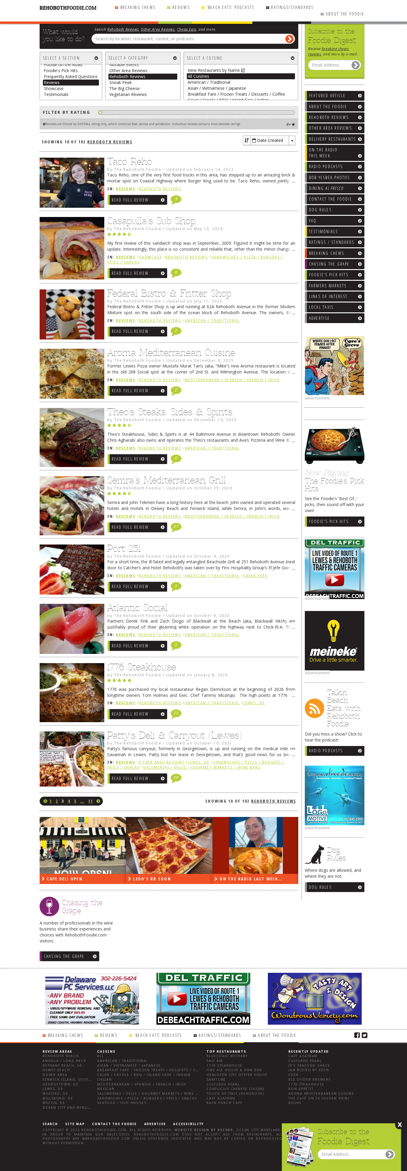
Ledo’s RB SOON (65, 879)
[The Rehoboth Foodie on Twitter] (364, 1034)
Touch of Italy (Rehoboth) (235, 1094)
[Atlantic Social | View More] (70, 630)
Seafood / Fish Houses (121, 1103)
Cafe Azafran (220, 1098)
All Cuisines (198, 76)
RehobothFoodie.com (104, 1130)
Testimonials (56, 94)
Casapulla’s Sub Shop (151, 220)
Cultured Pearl (223, 1084)
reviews (314, 54)
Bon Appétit (300, 1089)
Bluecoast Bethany (227, 1056)
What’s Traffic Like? (244, 879)
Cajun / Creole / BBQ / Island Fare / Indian (144, 1075)
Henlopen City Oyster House (237, 1075)
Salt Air (214, 1061)
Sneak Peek (120, 82)
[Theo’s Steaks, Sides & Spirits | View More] (70, 439)
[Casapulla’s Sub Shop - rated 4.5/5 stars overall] (201, 235)
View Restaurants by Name (214, 70)
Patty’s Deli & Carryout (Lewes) (174, 735)
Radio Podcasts (326, 750)
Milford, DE (55, 1094)
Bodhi (295, 1103)
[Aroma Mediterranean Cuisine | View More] (70, 375)
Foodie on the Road (63, 64)
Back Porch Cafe (224, 1103)
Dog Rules (320, 887)
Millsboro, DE (58, 1098)
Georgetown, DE (61, 1084)
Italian (104, 1080)
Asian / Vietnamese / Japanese (217, 88)
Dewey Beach (56, 1070)
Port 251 (124, 548)
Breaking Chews (138, 7)
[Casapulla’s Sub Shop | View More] (70, 250)
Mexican (105, 1089)
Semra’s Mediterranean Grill (166, 480)
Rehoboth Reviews (123, 29)
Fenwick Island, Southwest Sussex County (89, 1080)
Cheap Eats (186, 29)
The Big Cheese (124, 88)
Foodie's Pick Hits (329, 521)
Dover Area (55, 1075)
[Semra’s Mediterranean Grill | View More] (70, 507)
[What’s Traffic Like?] (255, 845)
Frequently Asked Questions (71, 76)
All (100, 1056)
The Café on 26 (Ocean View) (318, 1098)
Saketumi (216, 1080)
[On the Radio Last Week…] (169, 845)
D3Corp (225, 1130)
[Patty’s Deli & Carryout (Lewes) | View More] (70, 760)
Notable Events (124, 64)
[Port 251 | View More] (70, 571)
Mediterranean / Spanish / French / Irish (232, 380)
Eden (293, 1075)
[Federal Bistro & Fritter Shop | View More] (70, 315)
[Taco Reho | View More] (70, 184)
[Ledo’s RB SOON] (83, 845)
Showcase (53, 88)
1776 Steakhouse (141, 667)
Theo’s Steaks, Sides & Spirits (169, 412)
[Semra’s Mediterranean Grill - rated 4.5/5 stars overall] (201, 495)
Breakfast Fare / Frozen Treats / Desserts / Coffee (236, 94)
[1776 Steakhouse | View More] (70, 694)
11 (90, 801)
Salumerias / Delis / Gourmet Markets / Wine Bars (201, 767)
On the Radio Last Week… (164, 879)
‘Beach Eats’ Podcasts (230, 7)
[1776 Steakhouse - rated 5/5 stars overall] (201, 681)
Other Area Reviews (158, 29)
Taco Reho (129, 161)
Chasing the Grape (64, 956)
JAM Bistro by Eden (308, 1070)
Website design (192, 1130)
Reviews (181, 7)
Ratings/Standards (292, 7)
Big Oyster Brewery (309, 1080)
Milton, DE (54, 1103)
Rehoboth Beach (61, 1056)
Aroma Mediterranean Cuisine (171, 352)
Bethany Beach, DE (63, 1066)
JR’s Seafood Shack (309, 1066)
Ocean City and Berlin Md (70, 1108)
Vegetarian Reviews (128, 94)
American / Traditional (209, 82)
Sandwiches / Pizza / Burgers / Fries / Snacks (147, 1098)
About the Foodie (345, 14)
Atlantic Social (137, 607)
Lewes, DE (254, 703)
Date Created (269, 140)
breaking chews (335, 48)
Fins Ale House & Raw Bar (234, 1070)
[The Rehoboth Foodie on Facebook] (357, 1034)
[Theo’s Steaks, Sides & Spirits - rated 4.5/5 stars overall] (201, 426)
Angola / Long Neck (64, 1061)
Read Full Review (130, 200)
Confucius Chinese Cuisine (235, 1089)
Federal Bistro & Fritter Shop (169, 293)
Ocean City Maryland (258, 1130)
